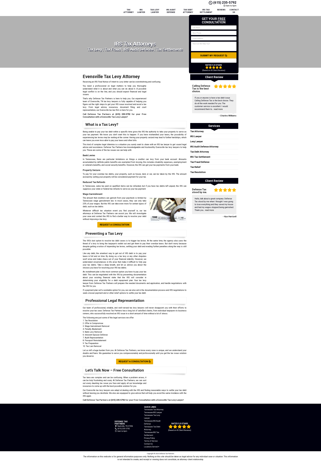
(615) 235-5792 (224, 2)
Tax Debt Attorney (188, 11)
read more (218, 109)
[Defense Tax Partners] (95, 426)
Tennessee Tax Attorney (154, 410)
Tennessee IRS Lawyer (153, 412)
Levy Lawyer (196, 141)
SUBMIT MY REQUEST (212, 55)
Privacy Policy (149, 438)
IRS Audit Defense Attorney (204, 146)
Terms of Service (151, 441)
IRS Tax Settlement (206, 11)
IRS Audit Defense (171, 11)
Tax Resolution (198, 172)
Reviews (221, 10)
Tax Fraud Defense (199, 162)
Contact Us (234, 11)
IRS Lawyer (141, 11)
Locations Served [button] (151, 447)
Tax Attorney (129, 11)
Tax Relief (195, 167)
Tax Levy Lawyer (154, 11)
